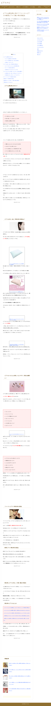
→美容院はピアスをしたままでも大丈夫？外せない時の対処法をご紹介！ (17, 615)
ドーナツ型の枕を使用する (10, 67)
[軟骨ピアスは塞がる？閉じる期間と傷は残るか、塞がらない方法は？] (5, 664)
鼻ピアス (38, 54)
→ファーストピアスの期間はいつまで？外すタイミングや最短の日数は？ (17, 607)
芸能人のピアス (40, 50)
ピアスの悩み (32, 6)
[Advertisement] (17, 46)
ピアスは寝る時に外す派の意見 (10, 58)
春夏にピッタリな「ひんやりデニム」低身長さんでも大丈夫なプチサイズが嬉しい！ (43, 18)
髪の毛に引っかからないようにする (11, 69)
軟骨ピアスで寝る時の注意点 (9, 78)
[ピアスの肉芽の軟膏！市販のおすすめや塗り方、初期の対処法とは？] (5, 690)
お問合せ (39, 6)
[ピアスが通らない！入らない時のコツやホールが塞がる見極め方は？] (5, 671)
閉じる (14, 54)
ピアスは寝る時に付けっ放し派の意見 (12, 60)
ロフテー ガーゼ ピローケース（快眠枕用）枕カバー (17, 291)
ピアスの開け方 (25, 6)
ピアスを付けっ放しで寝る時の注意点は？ (11, 64)
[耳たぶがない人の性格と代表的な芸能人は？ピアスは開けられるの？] (5, 677)
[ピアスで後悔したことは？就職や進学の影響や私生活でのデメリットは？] (5, 683)
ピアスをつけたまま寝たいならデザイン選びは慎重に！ (13, 71)
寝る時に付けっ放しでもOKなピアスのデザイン (13, 73)
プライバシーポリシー (46, 7)
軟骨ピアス (19, 6)
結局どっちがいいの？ (9, 62)
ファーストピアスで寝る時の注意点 (10, 76)
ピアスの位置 (39, 41)
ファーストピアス (4, 7)
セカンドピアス (11, 6)
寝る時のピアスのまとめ (8, 82)
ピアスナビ (5, 3)
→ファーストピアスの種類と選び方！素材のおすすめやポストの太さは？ (17, 610)
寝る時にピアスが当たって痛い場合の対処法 (11, 80)
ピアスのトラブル (40, 39)
